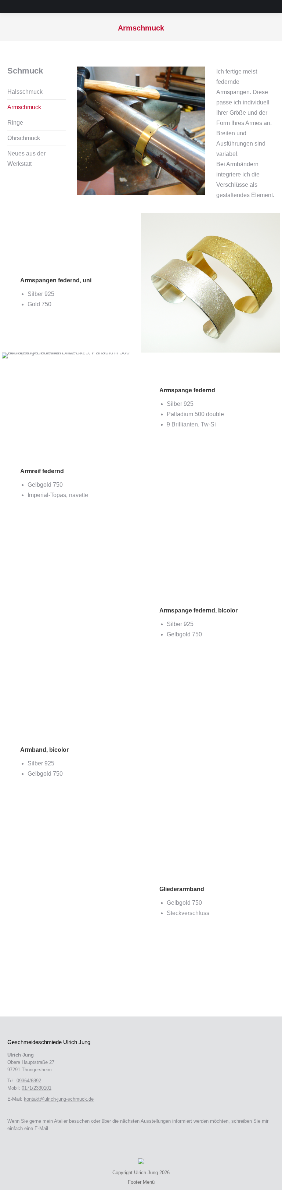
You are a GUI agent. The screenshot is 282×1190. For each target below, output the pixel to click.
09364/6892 (29, 1080)
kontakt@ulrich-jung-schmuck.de (59, 1099)
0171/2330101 (36, 1088)
